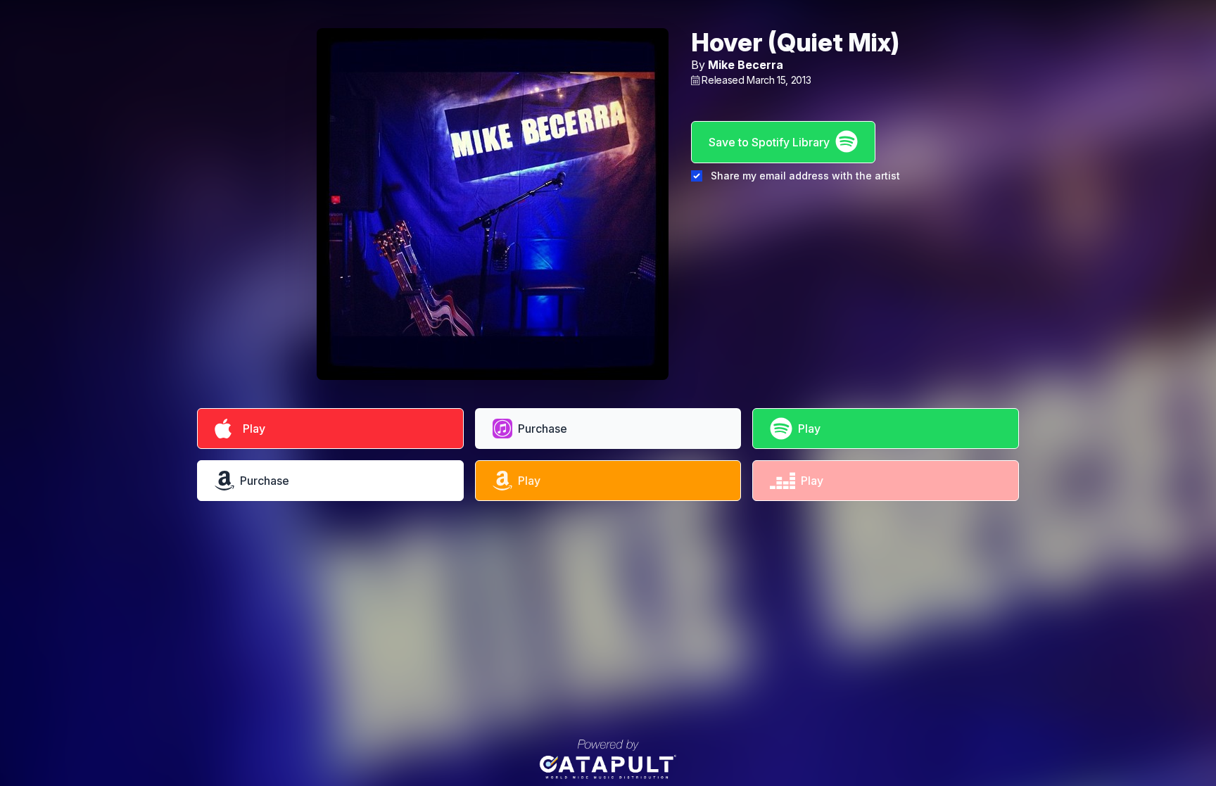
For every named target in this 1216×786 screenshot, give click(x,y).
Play (251, 428)
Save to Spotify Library (769, 142)
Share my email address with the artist (805, 176)
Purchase (542, 428)
